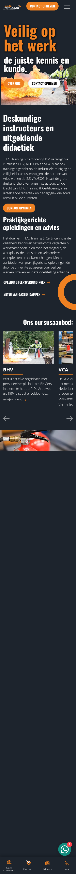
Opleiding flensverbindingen (24, 282)
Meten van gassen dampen (21, 294)
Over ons (13, 83)
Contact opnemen (42, 6)
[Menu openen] (67, 7)
